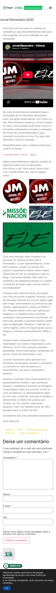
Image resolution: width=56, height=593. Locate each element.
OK (7, 588)
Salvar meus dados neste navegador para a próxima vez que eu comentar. (26, 532)
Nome (7, 494)
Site (5, 517)
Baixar (33, 155)
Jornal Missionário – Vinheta (15, 155)
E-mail (7, 506)
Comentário (10, 457)
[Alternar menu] (50, 7)
